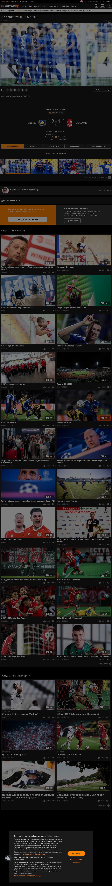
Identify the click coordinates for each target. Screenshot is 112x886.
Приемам (76, 853)
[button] (8, 858)
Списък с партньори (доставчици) (27, 876)
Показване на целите (76, 860)
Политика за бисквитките (35, 854)
